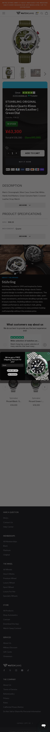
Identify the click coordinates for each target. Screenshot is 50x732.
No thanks (12, 374)
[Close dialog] (48, 353)
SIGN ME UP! (12, 370)
